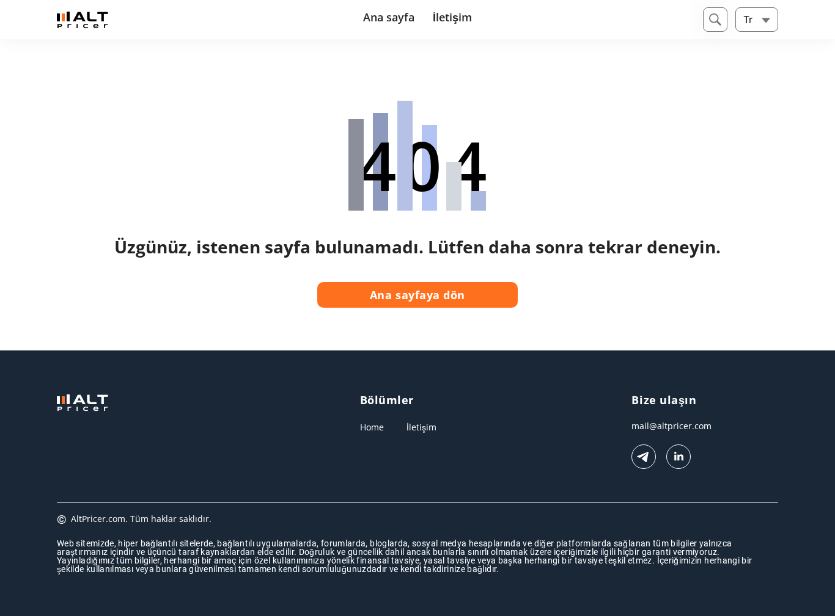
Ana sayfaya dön (417, 295)
